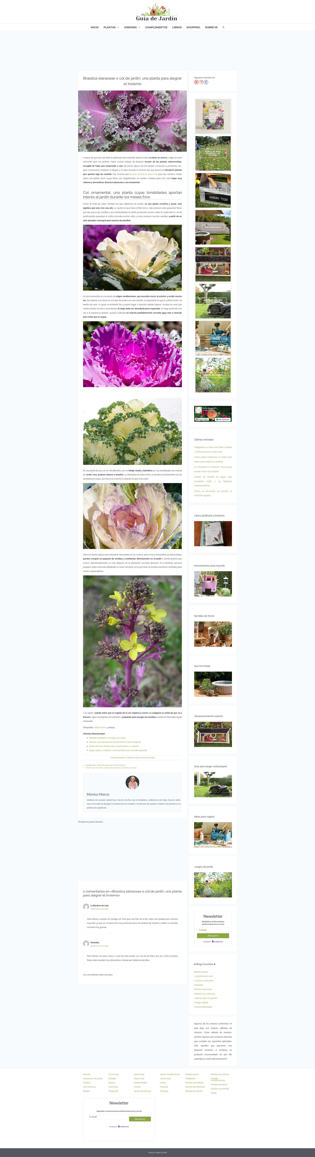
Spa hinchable (213, 227)
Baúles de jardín (213, 264)
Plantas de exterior (220, 1074)
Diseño (111, 1082)
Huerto (137, 1087)
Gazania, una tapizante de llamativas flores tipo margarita (115, 742)
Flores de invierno (117, 758)
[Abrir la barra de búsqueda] (223, 27)
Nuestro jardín (192, 1074)
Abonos (86, 1074)
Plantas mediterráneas (218, 1079)
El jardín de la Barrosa (204, 993)
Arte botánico (89, 1087)
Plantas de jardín (147, 758)
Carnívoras (113, 1074)
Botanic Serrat (201, 972)
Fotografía (113, 1091)
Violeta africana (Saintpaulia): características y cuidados (114, 746)
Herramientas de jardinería (213, 190)
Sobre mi (211, 27)
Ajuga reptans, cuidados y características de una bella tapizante (118, 750)
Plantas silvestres (219, 1084)
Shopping (193, 27)
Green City (139, 1078)
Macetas (164, 1087)
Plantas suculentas (220, 1088)
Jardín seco (165, 1078)
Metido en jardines (203, 989)
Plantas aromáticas (194, 1082)
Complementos (156, 27)
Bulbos (86, 1091)
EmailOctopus (218, 941)
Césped (112, 1078)
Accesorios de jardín (92, 1078)
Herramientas (140, 1082)
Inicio (95, 27)
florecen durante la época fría (143, 174)
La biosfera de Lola (203, 976)
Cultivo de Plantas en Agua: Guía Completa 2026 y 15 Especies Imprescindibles (213, 481)
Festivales (113, 1087)
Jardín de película (142, 1091)
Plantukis (198, 985)
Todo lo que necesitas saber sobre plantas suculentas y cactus (111, 768)
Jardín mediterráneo (170, 1074)
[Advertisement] (157, 49)
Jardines (130, 27)
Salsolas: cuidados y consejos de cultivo (107, 738)
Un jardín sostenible (203, 980)
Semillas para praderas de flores (213, 153)
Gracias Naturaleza (203, 1007)
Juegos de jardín (213, 375)
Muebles (164, 1091)
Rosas (213, 1093)
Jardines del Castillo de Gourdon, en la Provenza (105, 765)
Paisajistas (190, 1078)
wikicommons (100, 727)
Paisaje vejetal (201, 1002)
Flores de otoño (133, 758)
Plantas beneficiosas (195, 1087)
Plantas (110, 27)
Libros (177, 27)
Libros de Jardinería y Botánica (213, 116)
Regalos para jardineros (213, 338)
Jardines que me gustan (205, 998)
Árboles (86, 1082)
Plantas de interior (194, 1091)
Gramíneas (139, 1074)
